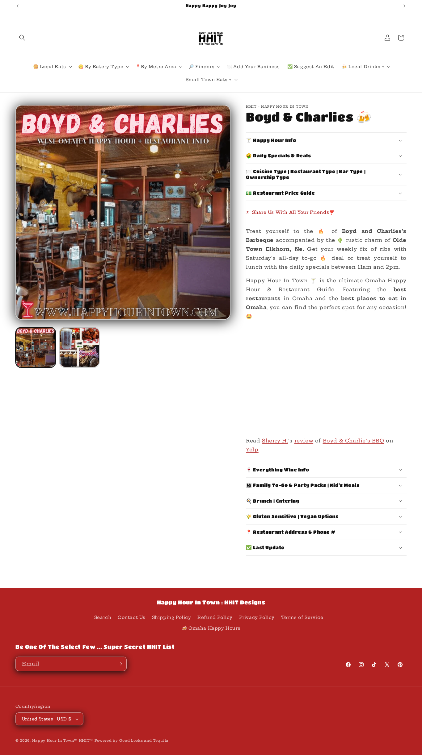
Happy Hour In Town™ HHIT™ (62, 741)
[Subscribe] (119, 664)
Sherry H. (275, 441)
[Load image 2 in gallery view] (79, 347)
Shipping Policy (171, 617)
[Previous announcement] (17, 6)
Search (103, 617)
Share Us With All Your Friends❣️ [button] (293, 212)
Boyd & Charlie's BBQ (353, 441)
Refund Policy (215, 617)
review (304, 441)
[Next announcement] (404, 6)
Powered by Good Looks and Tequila (131, 741)
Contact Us (132, 617)
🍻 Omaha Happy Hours (211, 628)
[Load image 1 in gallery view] (35, 347)
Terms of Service (302, 617)
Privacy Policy (257, 617)
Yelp (252, 449)
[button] (22, 37)
